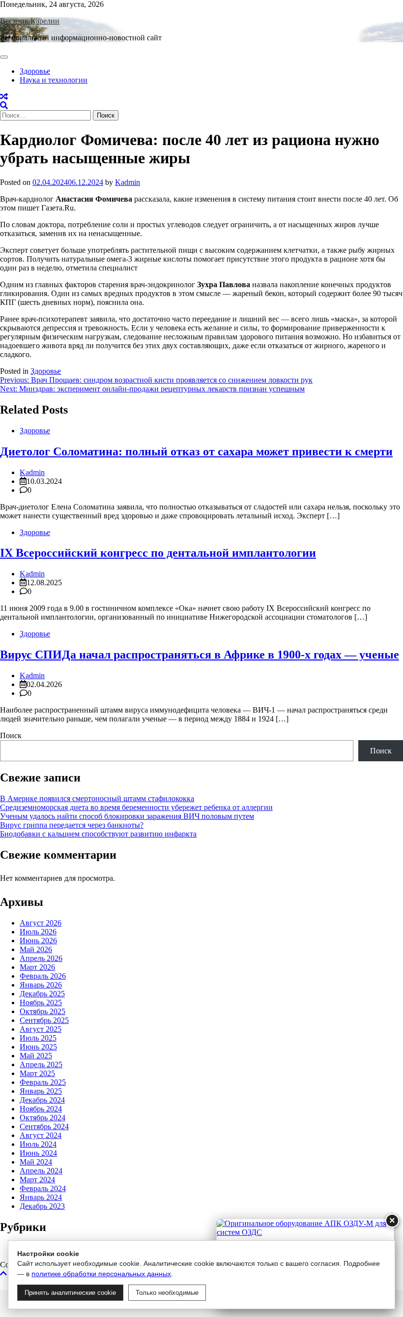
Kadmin (127, 182)
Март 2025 (37, 1073)
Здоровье (35, 71)
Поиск (11, 735)
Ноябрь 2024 (41, 1109)
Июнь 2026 (38, 940)
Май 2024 (36, 1162)
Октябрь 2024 (42, 1117)
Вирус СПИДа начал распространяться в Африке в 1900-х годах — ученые (199, 654)
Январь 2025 (41, 1091)
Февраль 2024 (43, 1188)
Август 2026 (40, 923)
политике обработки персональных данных (101, 1274)
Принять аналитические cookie (70, 1292)
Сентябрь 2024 (44, 1126)
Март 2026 (37, 967)
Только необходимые (167, 1292)
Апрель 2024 (41, 1171)
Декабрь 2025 (42, 993)
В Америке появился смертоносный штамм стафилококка (97, 798)
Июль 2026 (38, 932)
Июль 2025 (38, 1038)
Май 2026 (36, 949)
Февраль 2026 (43, 976)
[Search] (4, 105)
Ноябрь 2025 (41, 1002)
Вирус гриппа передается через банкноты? (72, 825)
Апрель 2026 (41, 958)
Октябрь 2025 (42, 1011)
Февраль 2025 (43, 1082)
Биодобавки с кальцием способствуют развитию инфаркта (98, 834)
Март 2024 (37, 1179)
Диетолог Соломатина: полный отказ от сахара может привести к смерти (196, 451)
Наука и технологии (53, 80)
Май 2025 (36, 1055)
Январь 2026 (41, 985)
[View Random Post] (4, 96)
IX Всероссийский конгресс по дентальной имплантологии (158, 552)
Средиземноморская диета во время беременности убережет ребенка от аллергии (136, 807)
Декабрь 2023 (42, 1206)
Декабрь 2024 (42, 1100)
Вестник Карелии (29, 21)
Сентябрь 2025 (44, 1020)
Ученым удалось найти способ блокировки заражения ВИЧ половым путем (127, 816)
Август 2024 (40, 1135)
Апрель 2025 (41, 1064)
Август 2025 (40, 1029)
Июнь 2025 (38, 1047)
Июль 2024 (38, 1144)
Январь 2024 (41, 1197)
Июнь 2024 (38, 1153)
